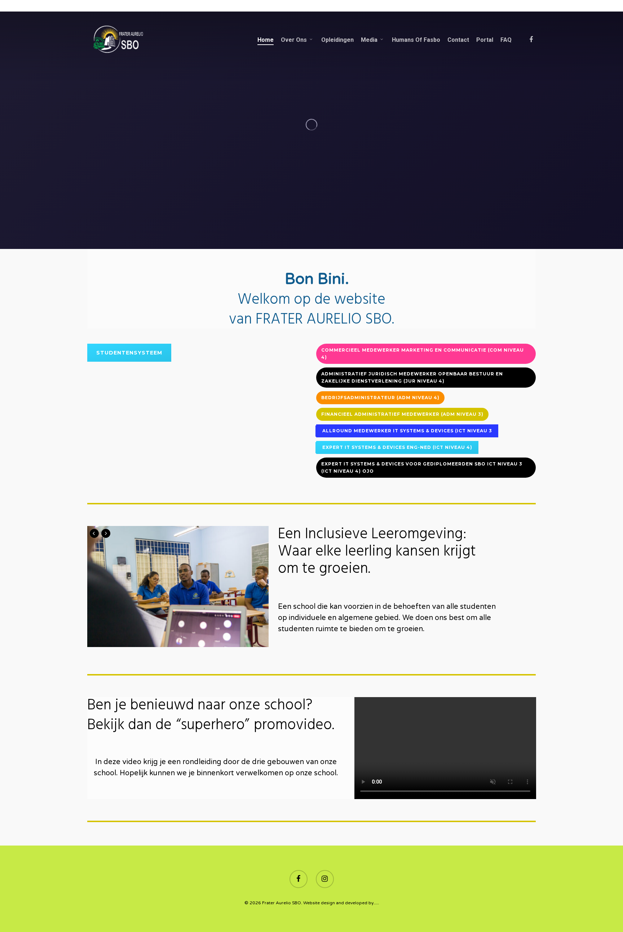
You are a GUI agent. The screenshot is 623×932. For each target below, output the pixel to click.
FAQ (506, 40)
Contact (458, 40)
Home (265, 40)
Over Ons (294, 40)
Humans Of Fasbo (416, 40)
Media (369, 40)
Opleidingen (337, 40)
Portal (484, 40)
